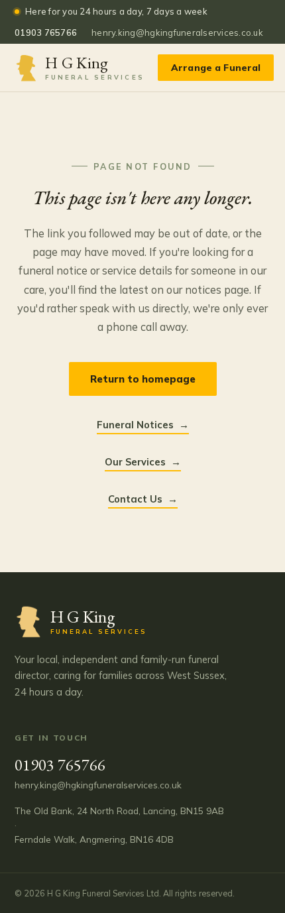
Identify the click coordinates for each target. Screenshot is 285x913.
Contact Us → (143, 499)
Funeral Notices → (143, 424)
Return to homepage (143, 379)
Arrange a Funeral (215, 68)
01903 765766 (46, 32)
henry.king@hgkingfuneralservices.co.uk (177, 32)
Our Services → (143, 462)
